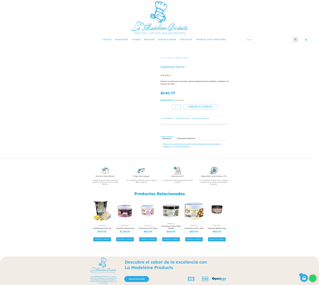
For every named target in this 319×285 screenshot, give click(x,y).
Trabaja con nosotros (211, 39)
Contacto (186, 39)
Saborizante (205, 118)
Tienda (136, 39)
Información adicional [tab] (186, 138)
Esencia (198, 118)
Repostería (169, 58)
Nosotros (121, 39)
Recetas (149, 39)
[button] (148, 60)
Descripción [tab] (166, 138)
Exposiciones (167, 39)
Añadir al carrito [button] (102, 239)
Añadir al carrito (200, 106)
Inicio (107, 39)
